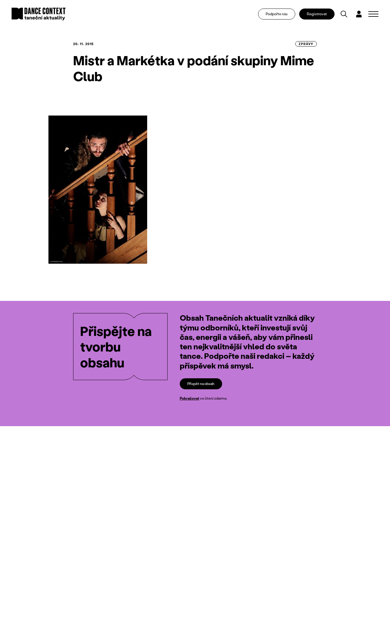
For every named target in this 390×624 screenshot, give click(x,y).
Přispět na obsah (200, 383)
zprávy (306, 44)
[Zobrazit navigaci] (373, 14)
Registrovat (317, 14)
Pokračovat (189, 398)
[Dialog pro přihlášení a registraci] (358, 14)
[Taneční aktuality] (39, 14)
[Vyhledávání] (344, 14)
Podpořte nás (277, 14)
